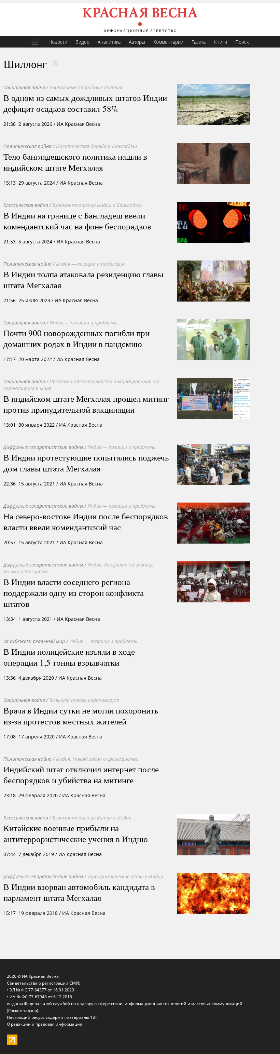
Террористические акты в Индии (125, 876)
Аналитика (109, 42)
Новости (57, 42)
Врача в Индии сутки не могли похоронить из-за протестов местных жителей (80, 715)
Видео (82, 42)
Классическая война (25, 205)
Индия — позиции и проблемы (90, 264)
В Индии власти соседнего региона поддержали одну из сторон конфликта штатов (73, 592)
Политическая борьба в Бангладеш (96, 146)
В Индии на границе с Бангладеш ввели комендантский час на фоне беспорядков (77, 220)
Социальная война (24, 87)
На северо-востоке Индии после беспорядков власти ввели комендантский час (85, 521)
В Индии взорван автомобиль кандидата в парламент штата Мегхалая (79, 892)
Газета (199, 42)
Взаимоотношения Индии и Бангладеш (97, 205)
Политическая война (27, 146)
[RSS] (56, 63)
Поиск (242, 42)
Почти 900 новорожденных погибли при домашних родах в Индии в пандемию (76, 338)
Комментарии (168, 42)
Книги (220, 42)
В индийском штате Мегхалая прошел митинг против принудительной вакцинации (86, 403)
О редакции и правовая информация (44, 1024)
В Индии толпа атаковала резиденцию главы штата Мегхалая (83, 279)
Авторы (137, 42)
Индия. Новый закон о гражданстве (97, 759)
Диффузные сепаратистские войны (43, 447)
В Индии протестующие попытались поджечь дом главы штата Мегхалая (86, 462)
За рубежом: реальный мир (34, 641)
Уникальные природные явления (86, 87)
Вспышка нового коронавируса (84, 700)
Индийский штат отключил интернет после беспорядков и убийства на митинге (81, 774)
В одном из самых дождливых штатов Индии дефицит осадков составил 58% (85, 103)
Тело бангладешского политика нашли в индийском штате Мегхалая (75, 161)
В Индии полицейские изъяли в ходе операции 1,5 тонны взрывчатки (69, 656)
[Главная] (140, 19)
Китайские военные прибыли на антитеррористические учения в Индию (75, 833)
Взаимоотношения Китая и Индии (92, 817)
